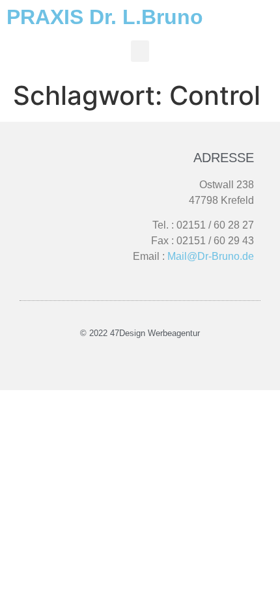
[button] (140, 51)
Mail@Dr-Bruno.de (210, 256)
